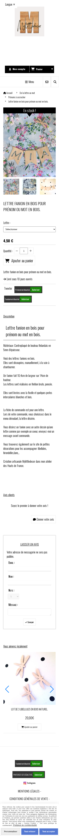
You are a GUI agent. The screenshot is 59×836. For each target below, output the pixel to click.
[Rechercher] (55, 82)
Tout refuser (29, 831)
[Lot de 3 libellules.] (29, 678)
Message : (13, 604)
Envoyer (30, 622)
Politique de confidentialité (25, 825)
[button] (51, 187)
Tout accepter (48, 831)
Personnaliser (10, 831)
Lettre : (6, 223)
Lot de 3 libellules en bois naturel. (29, 709)
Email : (12, 562)
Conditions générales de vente (29, 799)
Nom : (11, 576)
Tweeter (8, 288)
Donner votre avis (45, 519)
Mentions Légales (28, 791)
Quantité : (8, 251)
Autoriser (36, 289)
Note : (11, 590)
